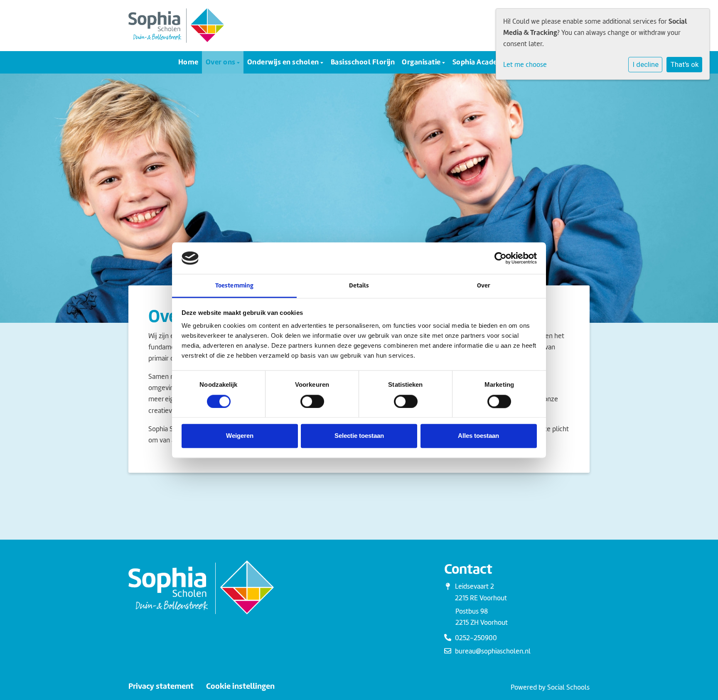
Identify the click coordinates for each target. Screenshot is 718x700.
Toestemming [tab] (234, 286)
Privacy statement (161, 686)
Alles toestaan (478, 436)
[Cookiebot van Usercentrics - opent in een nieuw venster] (500, 258)
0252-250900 (476, 638)
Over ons (221, 61)
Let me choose (525, 64)
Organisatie (422, 61)
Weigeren (239, 436)
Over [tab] (483, 286)
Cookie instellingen (240, 686)
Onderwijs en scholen (284, 61)
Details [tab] (359, 286)
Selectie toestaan (359, 436)
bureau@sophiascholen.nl (493, 651)
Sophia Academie (481, 61)
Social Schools (568, 687)
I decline (645, 64)
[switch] (312, 401)
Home (188, 61)
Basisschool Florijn (363, 61)
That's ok (684, 64)
